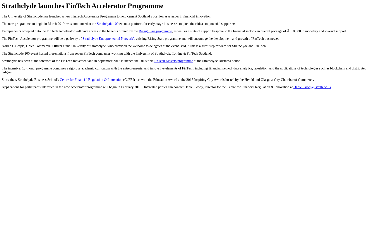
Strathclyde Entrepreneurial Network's (108, 38)
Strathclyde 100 (107, 24)
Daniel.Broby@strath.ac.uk (312, 87)
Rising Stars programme (155, 31)
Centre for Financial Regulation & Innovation (91, 79)
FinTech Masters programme (173, 61)
